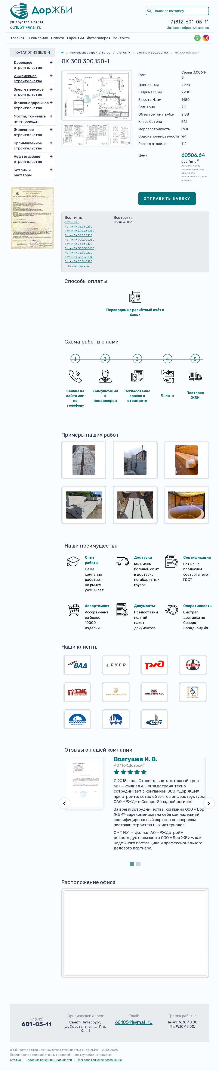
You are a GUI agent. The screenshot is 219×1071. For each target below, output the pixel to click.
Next (209, 803)
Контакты (121, 38)
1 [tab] (132, 864)
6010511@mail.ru (25, 27)
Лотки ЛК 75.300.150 (78, 235)
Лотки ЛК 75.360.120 (78, 243)
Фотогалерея (98, 38)
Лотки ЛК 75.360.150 (78, 226)
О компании (38, 38)
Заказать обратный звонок (188, 28)
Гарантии (75, 38)
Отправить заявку (167, 198)
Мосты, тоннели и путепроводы (30, 118)
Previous (64, 803)
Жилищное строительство (28, 132)
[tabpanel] (135, 809)
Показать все (78, 266)
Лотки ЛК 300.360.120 (79, 248)
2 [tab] (138, 864)
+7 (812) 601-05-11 (188, 22)
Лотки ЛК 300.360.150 (79, 230)
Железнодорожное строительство (30, 105)
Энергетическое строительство (29, 92)
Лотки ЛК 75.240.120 (78, 261)
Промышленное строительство (28, 145)
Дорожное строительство (28, 65)
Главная (18, 38)
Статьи (15, 1060)
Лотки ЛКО (72, 222)
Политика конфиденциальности (49, 1060)
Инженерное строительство (28, 78)
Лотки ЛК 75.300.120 (78, 252)
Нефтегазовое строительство (28, 159)
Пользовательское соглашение (99, 1060)
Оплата (57, 38)
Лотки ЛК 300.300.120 (79, 257)
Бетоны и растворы (23, 172)
